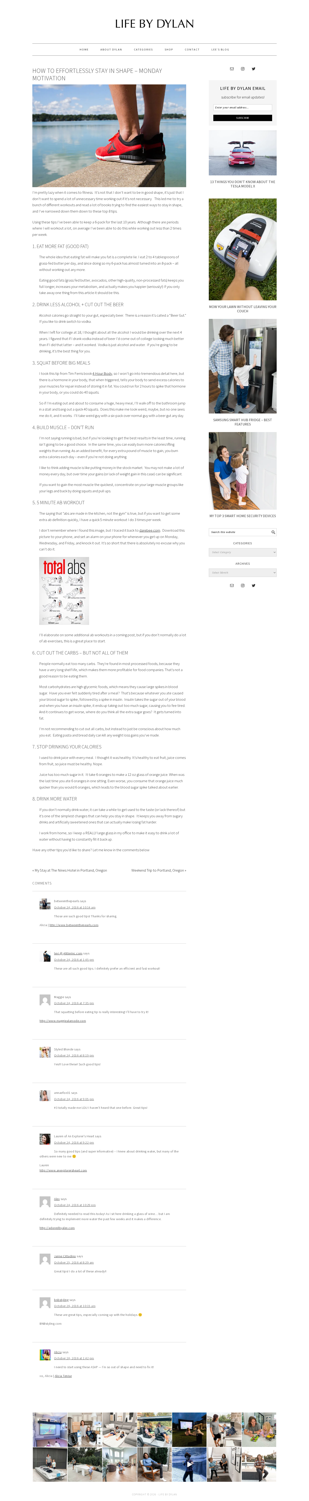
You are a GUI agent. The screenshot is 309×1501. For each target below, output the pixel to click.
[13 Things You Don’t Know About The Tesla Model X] (243, 174)
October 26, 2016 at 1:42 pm (74, 1358)
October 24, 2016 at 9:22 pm (74, 1142)
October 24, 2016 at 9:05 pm (74, 1099)
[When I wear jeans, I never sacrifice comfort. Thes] (259, 1464)
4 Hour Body (102, 373)
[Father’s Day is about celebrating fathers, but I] (154, 1430)
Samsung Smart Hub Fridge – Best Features (242, 422)
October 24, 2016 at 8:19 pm (74, 1055)
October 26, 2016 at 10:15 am (74, 1306)
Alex (57, 1199)
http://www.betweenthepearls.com (74, 925)
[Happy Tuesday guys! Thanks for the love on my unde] (154, 1464)
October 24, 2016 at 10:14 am (74, 907)
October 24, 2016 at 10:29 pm (75, 1205)
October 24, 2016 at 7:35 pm (74, 1003)
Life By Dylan (154, 19)
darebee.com (149, 530)
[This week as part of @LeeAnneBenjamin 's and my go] (259, 1430)
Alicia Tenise (63, 1376)
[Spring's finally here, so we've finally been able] (85, 1464)
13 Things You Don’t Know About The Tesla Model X (242, 183)
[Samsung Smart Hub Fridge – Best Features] (243, 412)
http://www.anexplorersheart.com (63, 1170)
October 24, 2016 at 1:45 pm (74, 960)
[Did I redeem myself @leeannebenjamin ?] (189, 1464)
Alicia (58, 1352)
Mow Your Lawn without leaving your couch (242, 308)
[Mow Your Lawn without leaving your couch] (243, 298)
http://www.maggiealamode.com (63, 1021)
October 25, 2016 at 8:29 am (74, 1262)
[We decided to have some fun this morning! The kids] (189, 1430)
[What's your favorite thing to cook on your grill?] (224, 1430)
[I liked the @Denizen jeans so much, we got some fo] (224, 1464)
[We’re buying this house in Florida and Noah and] (119, 1464)
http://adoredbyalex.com (57, 1228)
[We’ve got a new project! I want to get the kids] (50, 1464)
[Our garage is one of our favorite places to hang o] (50, 1430)
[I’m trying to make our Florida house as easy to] (85, 1430)
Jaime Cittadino (65, 1256)
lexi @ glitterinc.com (68, 953)
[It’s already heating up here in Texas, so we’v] (119, 1430)
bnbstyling (61, 1300)
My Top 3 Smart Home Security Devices (242, 516)
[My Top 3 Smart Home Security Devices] (243, 508)
